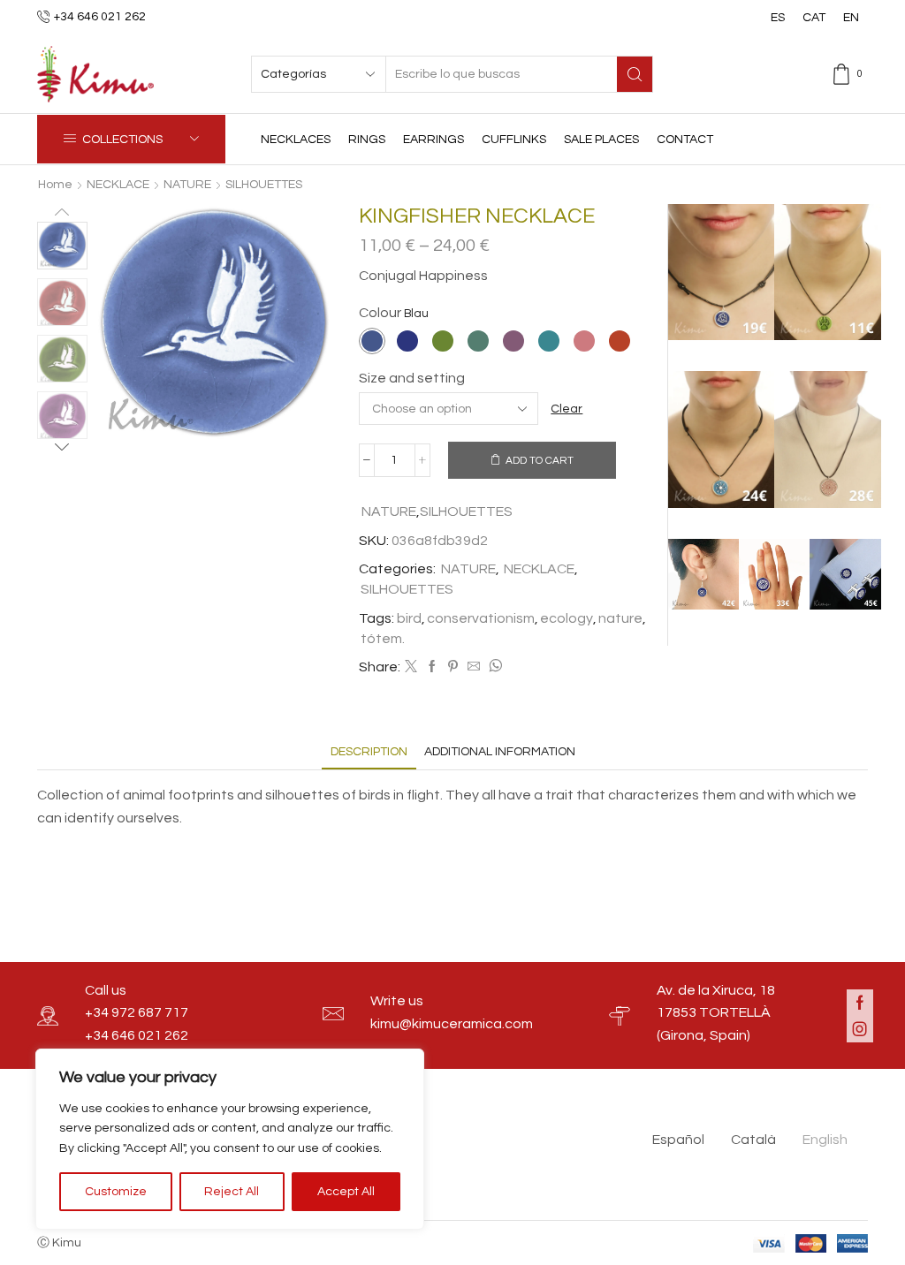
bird (409, 618)
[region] (229, 1139)
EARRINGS (433, 139)
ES (778, 17)
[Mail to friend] (473, 668)
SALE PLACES (601, 139)
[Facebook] (432, 668)
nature (620, 618)
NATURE (187, 184)
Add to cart (540, 460)
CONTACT (685, 139)
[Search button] (634, 74)
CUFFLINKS (514, 139)
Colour (380, 313)
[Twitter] (411, 668)
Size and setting (412, 378)
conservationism (481, 618)
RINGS (366, 139)
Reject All (231, 1191)
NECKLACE (118, 184)
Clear (566, 409)
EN (851, 17)
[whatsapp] (493, 668)
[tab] (369, 752)
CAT (813, 17)
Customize (116, 1191)
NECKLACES (296, 139)
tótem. (383, 639)
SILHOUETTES (263, 184)
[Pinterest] (453, 668)
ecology (566, 618)
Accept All (346, 1191)
